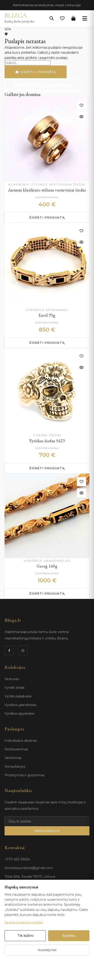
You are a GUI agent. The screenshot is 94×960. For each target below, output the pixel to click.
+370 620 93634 (17, 859)
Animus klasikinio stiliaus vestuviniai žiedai (47, 190)
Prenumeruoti (47, 831)
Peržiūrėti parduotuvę (44, 84)
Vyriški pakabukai (18, 696)
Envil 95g (47, 315)
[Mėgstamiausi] (62, 18)
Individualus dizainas (21, 741)
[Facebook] (9, 650)
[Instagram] (22, 650)
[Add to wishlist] (81, 105)
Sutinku (69, 936)
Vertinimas (13, 758)
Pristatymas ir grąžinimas (24, 775)
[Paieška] (51, 18)
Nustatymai (47, 950)
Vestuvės (12, 679)
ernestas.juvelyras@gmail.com (29, 868)
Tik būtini (25, 936)
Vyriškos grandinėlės (20, 705)
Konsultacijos (15, 766)
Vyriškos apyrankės (19, 713)
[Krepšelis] (73, 18)
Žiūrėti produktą (47, 217)
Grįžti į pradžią (37, 72)
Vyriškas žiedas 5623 (47, 440)
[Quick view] (81, 116)
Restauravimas (16, 749)
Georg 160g (47, 566)
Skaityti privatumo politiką (24, 922)
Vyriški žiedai (14, 688)
